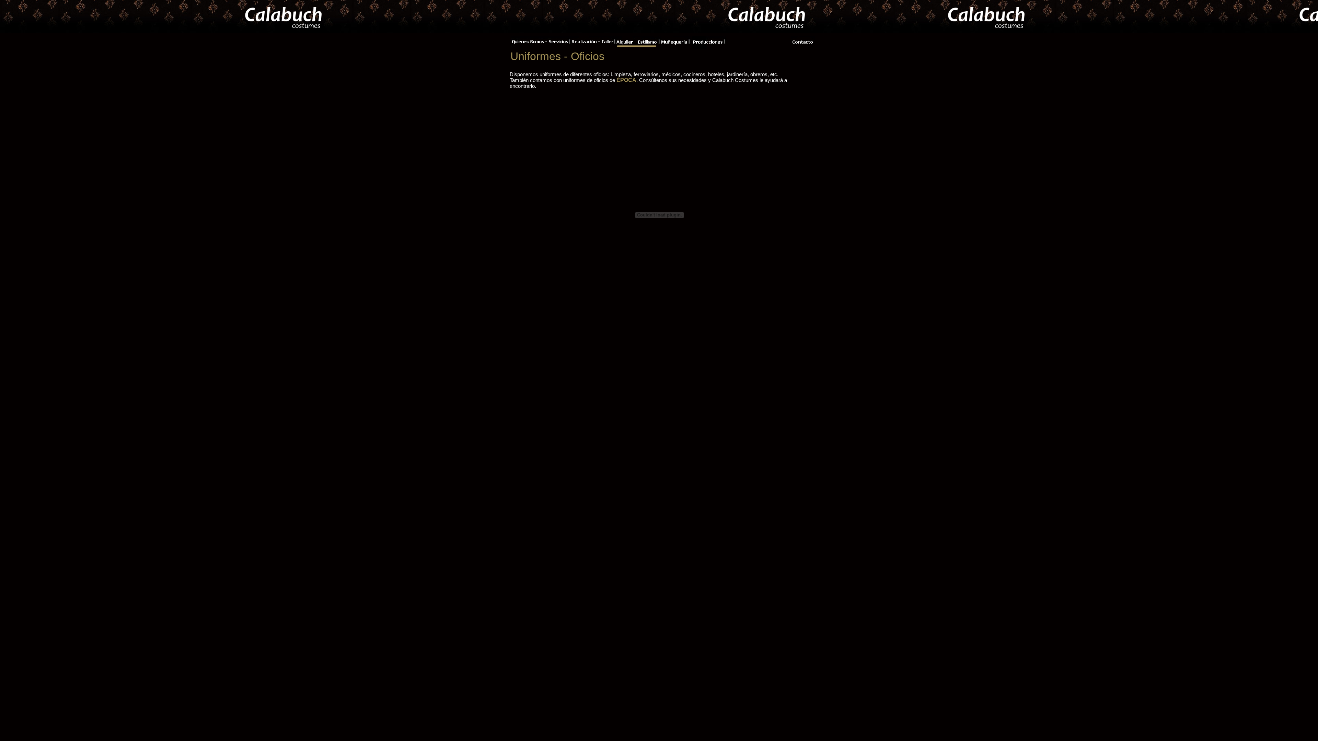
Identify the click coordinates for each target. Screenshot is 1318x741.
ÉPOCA (626, 80)
